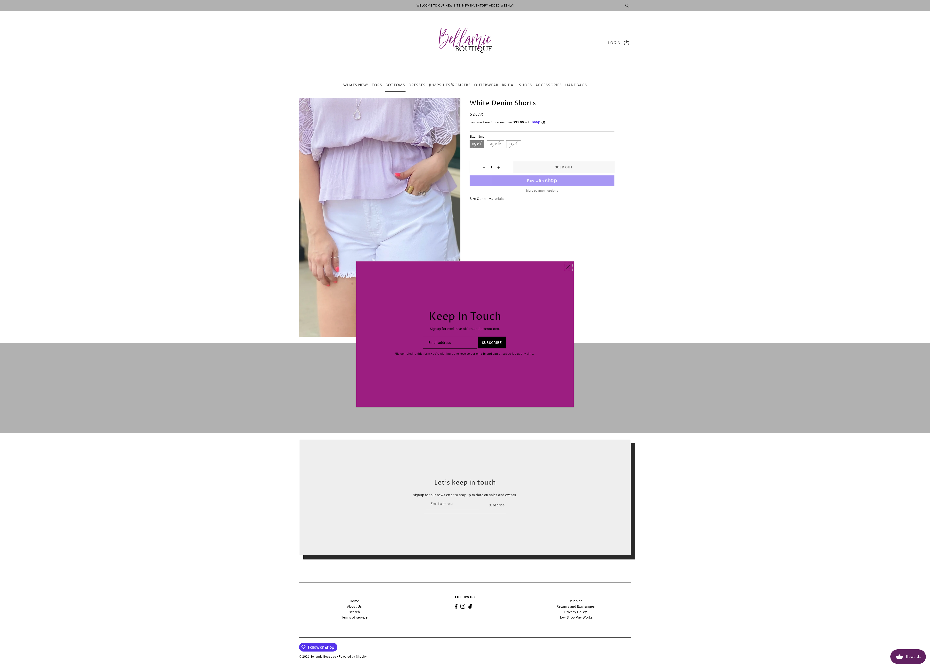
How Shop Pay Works (575, 617)
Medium (495, 144)
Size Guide (478, 199)
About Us (354, 606)
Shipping (576, 601)
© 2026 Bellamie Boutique (317, 656)
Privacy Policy (575, 612)
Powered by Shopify (353, 656)
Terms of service (354, 617)
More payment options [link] (542, 190)
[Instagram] (462, 606)
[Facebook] (456, 606)
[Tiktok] (470, 606)
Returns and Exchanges (576, 606)
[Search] (627, 5)
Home (354, 601)
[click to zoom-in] (307, 105)
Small (477, 144)
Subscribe (496, 505)
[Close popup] (568, 267)
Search (354, 612)
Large (513, 144)
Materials (496, 199)
